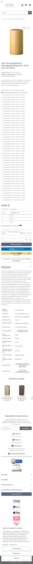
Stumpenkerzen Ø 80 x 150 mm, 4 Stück (13, 167)
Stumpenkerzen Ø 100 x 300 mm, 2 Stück (14, 200)
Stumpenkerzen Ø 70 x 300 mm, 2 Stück (13, 158)
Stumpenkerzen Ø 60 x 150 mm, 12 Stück (14, 132)
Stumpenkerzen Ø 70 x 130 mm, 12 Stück (14, 146)
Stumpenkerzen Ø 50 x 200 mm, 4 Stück (13, 120)
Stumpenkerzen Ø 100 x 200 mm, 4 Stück (14, 195)
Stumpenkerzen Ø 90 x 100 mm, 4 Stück (13, 176)
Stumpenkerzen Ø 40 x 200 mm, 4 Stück (13, 106)
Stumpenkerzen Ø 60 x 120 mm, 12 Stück (14, 130)
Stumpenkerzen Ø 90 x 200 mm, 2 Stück (13, 181)
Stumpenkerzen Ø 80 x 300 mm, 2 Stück (13, 174)
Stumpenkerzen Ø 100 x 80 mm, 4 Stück (13, 186)
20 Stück (17, 350)
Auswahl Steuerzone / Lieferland (10, 225)
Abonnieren (26, 428)
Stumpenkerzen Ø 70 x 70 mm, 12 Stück (13, 139)
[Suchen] (30, 12)
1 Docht (17, 320)
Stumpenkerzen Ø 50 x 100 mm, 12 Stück (14, 113)
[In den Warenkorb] (2, 24)
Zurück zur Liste (6, 19)
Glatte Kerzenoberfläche (21, 323)
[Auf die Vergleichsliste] (24, 28)
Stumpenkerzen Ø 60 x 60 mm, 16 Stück (13, 123)
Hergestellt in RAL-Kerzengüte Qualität (22, 330)
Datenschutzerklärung (10, 421)
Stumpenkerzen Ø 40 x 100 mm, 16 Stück (14, 99)
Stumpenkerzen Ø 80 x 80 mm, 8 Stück (13, 160)
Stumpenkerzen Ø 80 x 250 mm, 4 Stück (13, 172)
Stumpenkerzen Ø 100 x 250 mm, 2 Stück (14, 197)
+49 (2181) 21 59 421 (16, 436)
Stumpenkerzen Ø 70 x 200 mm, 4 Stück (13, 153)
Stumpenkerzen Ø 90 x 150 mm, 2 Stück (13, 179)
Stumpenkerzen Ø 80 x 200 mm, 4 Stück (13, 169)
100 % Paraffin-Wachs (21, 327)
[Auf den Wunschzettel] (28, 28)
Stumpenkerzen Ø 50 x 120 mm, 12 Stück (14, 116)
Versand (14, 209)
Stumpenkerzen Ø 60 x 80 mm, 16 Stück (13, 125)
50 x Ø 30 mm (18, 346)
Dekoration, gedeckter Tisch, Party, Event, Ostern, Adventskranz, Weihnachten (22, 365)
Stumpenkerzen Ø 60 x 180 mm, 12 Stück (14, 134)
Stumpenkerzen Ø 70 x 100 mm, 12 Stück (14, 141)
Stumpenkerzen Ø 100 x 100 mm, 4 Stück (14, 188)
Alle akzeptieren (16, 548)
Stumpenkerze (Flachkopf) (22, 317)
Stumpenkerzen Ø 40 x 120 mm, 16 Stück (14, 102)
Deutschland (18, 359)
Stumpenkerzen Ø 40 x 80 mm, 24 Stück (13, 97)
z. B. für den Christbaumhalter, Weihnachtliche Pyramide (23, 371)
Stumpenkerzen (19, 310)
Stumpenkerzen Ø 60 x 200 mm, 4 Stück (13, 137)
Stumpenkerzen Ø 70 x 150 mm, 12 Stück (14, 148)
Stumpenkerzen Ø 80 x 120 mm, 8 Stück (13, 165)
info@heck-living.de (16, 442)
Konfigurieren (16, 553)
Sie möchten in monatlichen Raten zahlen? (16, 259)
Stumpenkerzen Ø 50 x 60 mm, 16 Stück (13, 109)
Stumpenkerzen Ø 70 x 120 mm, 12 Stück (14, 144)
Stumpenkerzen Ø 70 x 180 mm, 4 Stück (13, 151)
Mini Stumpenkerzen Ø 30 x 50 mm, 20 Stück (15, 92)
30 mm (17, 342)
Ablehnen (16, 558)
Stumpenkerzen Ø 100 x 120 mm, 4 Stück (14, 190)
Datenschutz (13, 544)
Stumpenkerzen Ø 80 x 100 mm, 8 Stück (13, 162)
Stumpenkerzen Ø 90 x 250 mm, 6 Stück (13, 183)
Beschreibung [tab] (6, 266)
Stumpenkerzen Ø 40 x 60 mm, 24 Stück (13, 95)
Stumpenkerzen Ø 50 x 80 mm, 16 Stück (13, 111)
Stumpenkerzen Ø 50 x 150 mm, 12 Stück (14, 118)
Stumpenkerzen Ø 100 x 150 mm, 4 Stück (14, 193)
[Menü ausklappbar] (2, 1)
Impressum (5, 544)
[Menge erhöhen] (30, 239)
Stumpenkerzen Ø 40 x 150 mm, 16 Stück (14, 104)
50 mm (17, 338)
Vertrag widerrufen (16, 494)
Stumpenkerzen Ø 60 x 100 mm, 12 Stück (14, 127)
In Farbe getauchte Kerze (22, 313)
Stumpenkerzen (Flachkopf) (14, 74)
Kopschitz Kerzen (19, 355)
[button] (22, 5)
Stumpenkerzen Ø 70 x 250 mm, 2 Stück (13, 155)
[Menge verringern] (3, 239)
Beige (16, 335)
